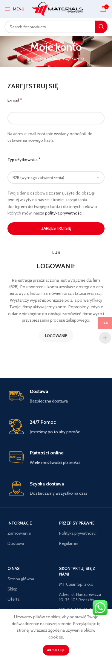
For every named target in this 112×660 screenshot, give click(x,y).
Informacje (19, 523)
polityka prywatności (63, 213)
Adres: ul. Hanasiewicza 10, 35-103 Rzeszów (80, 597)
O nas (13, 568)
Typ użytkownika (24, 159)
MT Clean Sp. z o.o (76, 584)
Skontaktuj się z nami (77, 571)
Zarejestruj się (56, 228)
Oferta (13, 599)
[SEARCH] (101, 27)
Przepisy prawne (77, 523)
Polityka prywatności (77, 533)
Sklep (12, 589)
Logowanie (56, 335)
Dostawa (15, 543)
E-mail (14, 100)
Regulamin (68, 543)
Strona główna (42, 59)
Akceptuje (56, 650)
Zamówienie (19, 533)
